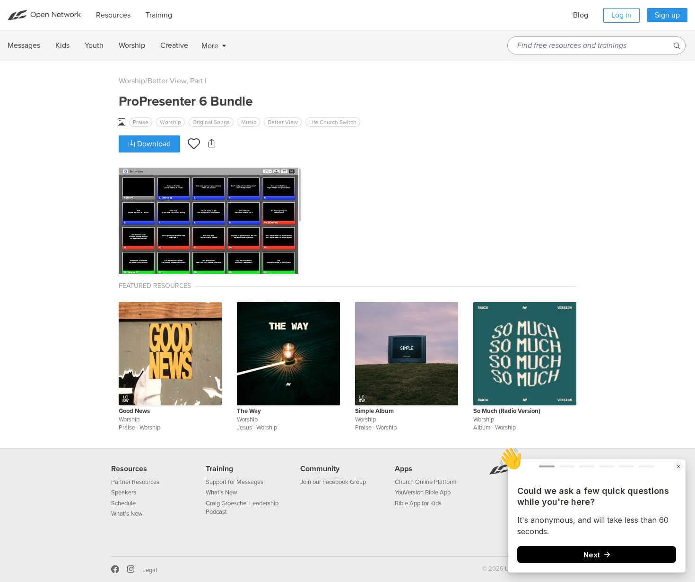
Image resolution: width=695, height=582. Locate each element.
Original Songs (211, 122)
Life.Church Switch (332, 122)
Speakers (123, 492)
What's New (127, 514)
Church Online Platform (426, 482)
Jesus (244, 427)
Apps (403, 469)
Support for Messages (234, 482)
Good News (134, 411)
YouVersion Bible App (423, 492)
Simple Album (374, 411)
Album (482, 427)
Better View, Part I (177, 81)
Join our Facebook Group (333, 482)
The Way (249, 411)
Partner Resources (135, 482)
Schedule (123, 503)
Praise (140, 122)
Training (219, 469)
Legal (149, 570)
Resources (129, 469)
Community (319, 469)
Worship (132, 81)
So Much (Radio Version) (506, 411)
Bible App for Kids (418, 503)
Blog (580, 15)
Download (153, 144)
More (209, 46)
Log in (621, 15)
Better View (283, 122)
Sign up (667, 15)
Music (248, 122)
